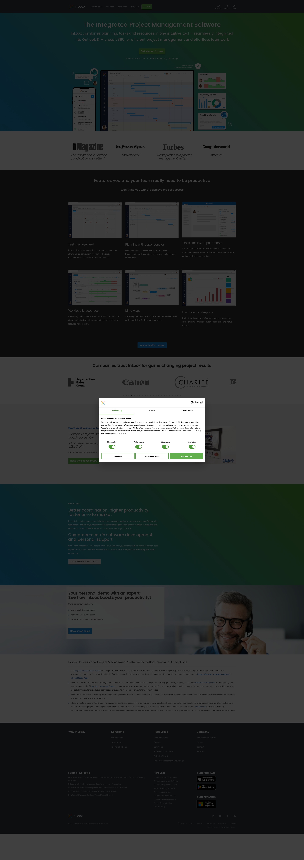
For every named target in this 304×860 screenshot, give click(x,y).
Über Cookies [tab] (187, 411)
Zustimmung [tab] (116, 411)
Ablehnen (118, 456)
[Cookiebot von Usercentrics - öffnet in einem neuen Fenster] (192, 403)
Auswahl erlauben (152, 456)
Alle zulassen (186, 456)
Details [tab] (152, 411)
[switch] (138, 447)
